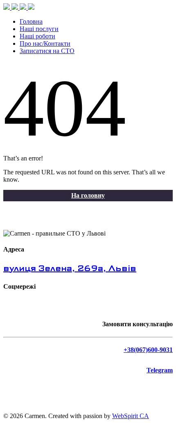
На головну (88, 195)
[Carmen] (18, 7)
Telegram (160, 370)
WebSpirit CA (130, 415)
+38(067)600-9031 (148, 349)
